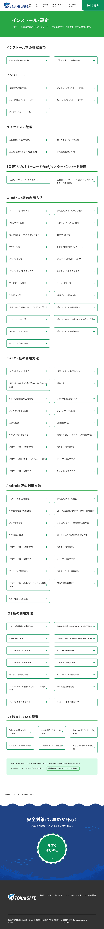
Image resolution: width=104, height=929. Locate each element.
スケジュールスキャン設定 (68, 222)
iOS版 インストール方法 (19, 745)
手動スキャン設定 (16, 222)
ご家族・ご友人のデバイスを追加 (23, 152)
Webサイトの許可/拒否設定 (69, 259)
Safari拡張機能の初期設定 (21, 398)
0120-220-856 (25, 768)
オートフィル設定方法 (18, 331)
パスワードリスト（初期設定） (69, 307)
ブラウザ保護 (14, 247)
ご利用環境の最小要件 (19, 60)
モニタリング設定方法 (18, 343)
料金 (37, 5)
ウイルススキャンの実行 (19, 210)
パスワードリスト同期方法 (68, 331)
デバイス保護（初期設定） (20, 498)
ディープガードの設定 (66, 410)
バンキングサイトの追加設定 (21, 271)
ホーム (8, 794)
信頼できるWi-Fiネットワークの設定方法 (26, 307)
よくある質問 (72, 5)
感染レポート (62, 383)
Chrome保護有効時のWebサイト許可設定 (75, 510)
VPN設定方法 (15, 295)
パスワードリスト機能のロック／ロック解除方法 (27, 585)
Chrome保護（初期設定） (20, 510)
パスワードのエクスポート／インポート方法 (75, 319)
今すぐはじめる (52, 847)
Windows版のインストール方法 (70, 88)
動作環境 (45, 5)
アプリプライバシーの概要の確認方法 (73, 522)
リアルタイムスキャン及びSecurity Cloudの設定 (28, 385)
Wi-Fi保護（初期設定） (18, 598)
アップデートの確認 (17, 283)
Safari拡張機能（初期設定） (21, 626)
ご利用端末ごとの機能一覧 (68, 60)
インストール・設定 (58, 5)
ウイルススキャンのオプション (69, 210)
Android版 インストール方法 (83, 732)
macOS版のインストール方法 (22, 100)
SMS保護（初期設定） (66, 583)
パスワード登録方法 (17, 319)
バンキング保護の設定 (18, 410)
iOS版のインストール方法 (20, 112)
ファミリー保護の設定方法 (68, 702)
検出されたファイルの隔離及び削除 (24, 235)
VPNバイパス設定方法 (66, 295)
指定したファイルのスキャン (68, 371)
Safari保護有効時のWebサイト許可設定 (74, 626)
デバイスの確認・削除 (66, 152)
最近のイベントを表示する (68, 271)
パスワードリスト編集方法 (68, 571)
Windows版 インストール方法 (19, 732)
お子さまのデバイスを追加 (68, 139)
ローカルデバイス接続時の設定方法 (72, 534)
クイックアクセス (64, 283)
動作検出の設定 (64, 235)
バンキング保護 (15, 259)
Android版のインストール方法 (70, 100)
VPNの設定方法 (16, 534)
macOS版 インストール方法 (51, 732)
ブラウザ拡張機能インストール (70, 247)
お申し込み (93, 5)
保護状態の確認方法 (18, 88)
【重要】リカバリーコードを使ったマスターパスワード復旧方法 (75, 181)
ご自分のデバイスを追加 (19, 139)
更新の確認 (14, 422)
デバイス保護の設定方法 (19, 702)
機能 (30, 5)
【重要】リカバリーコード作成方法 (23, 179)
